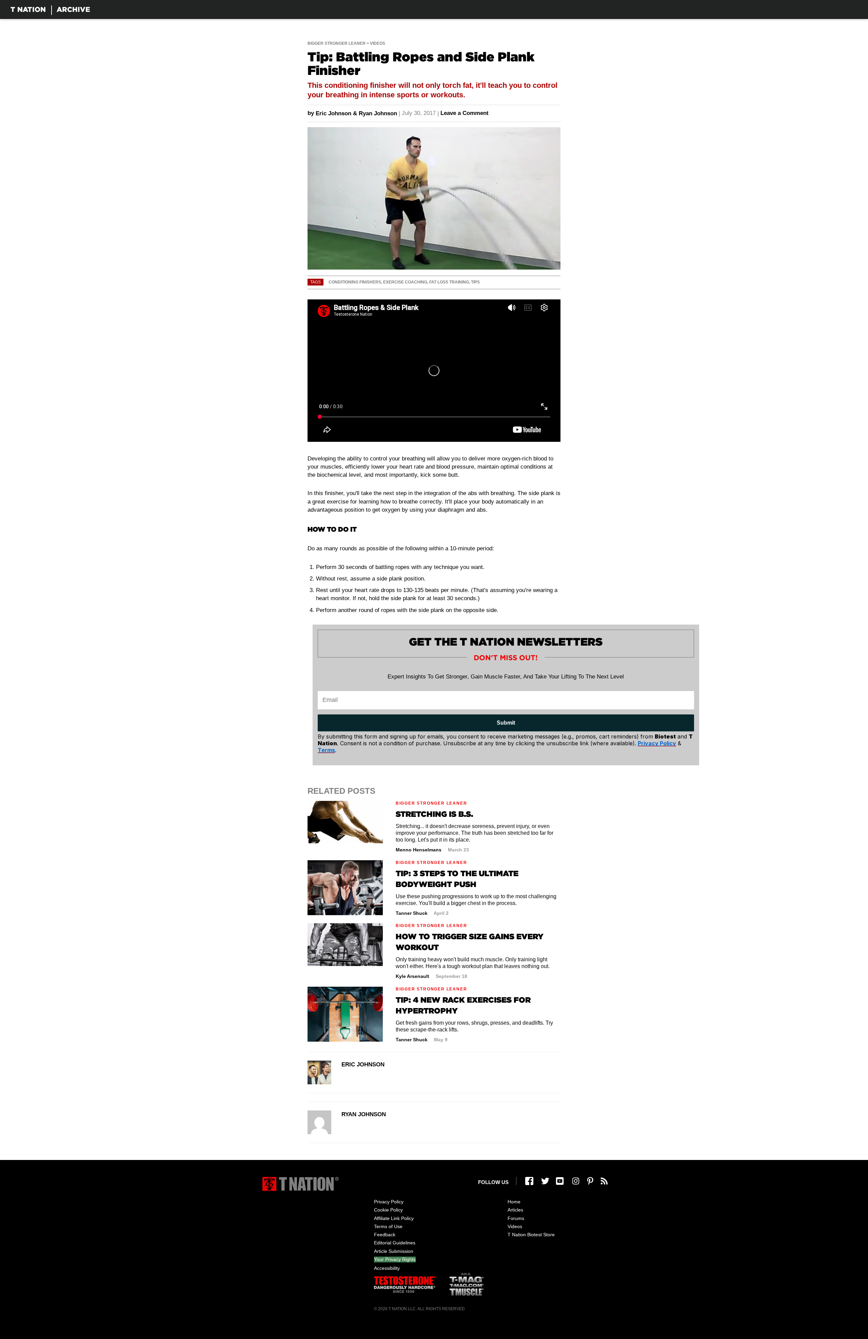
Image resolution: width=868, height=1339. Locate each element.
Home (514, 1201)
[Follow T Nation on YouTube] (560, 1181)
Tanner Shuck (412, 913)
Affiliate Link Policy (394, 1218)
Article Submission (393, 1251)
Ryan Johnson (378, 113)
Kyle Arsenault (412, 976)
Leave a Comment (464, 113)
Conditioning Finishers (355, 282)
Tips (475, 282)
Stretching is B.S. (434, 814)
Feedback (384, 1234)
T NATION (28, 9)
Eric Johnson (333, 113)
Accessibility (387, 1268)
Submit (506, 723)
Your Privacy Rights (395, 1259)
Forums (516, 1218)
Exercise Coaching (405, 282)
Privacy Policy (388, 1201)
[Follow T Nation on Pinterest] (590, 1181)
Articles (515, 1210)
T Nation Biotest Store (531, 1234)
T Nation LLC (402, 1308)
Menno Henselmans (418, 849)
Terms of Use (388, 1226)
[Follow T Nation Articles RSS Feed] (604, 1181)
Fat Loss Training (449, 282)
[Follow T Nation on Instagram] (576, 1181)
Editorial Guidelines (394, 1242)
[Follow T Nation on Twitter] (545, 1181)
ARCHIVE (73, 9)
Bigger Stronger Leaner (337, 43)
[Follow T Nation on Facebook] (529, 1181)
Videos (377, 43)
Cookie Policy (388, 1210)
